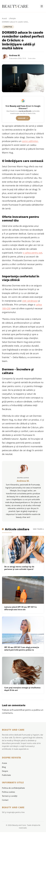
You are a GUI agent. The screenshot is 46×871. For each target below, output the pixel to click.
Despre (5, 771)
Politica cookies (8, 792)
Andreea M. (14, 55)
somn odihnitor (30, 141)
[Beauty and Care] (15, 6)
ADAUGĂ (23, 118)
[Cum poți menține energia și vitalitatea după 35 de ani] (23, 670)
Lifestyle (12, 18)
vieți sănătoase (30, 300)
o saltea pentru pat (32, 252)
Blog (4, 767)
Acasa (4, 763)
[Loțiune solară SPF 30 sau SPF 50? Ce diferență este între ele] (23, 590)
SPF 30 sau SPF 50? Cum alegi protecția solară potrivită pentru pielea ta (21, 648)
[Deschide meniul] (41, 6)
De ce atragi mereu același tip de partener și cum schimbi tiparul (19, 567)
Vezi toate (37, 529)
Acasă (4, 18)
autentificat (19, 710)
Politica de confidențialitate (13, 788)
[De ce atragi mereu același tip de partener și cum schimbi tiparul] (23, 549)
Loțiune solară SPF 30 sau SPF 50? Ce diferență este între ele (20, 608)
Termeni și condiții (9, 796)
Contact (5, 800)
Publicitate (6, 775)
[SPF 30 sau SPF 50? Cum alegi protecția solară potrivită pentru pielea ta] (23, 630)
